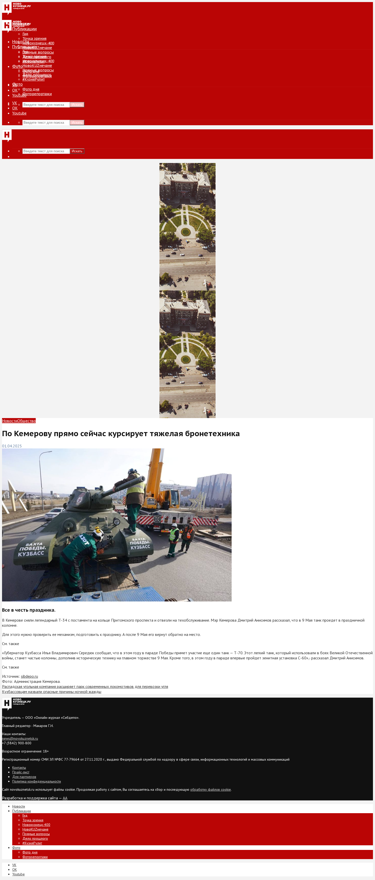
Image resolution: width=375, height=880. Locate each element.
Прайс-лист (20, 772)
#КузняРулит (33, 79)
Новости (20, 41)
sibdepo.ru (29, 676)
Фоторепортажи (37, 94)
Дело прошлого (36, 74)
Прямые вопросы (38, 52)
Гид (25, 51)
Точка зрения (34, 38)
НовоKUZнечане (37, 47)
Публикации (24, 46)
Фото (17, 66)
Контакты (19, 767)
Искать (77, 105)
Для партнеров (24, 776)
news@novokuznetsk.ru (20, 738)
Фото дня (30, 89)
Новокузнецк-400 (38, 43)
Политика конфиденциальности (36, 781)
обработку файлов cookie (210, 789)
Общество (26, 420)
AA (65, 797)
